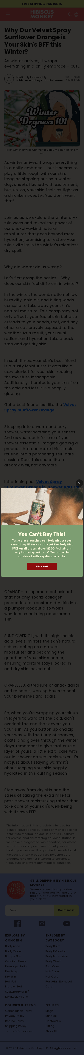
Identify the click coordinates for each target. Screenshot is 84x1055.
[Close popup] (79, 483)
